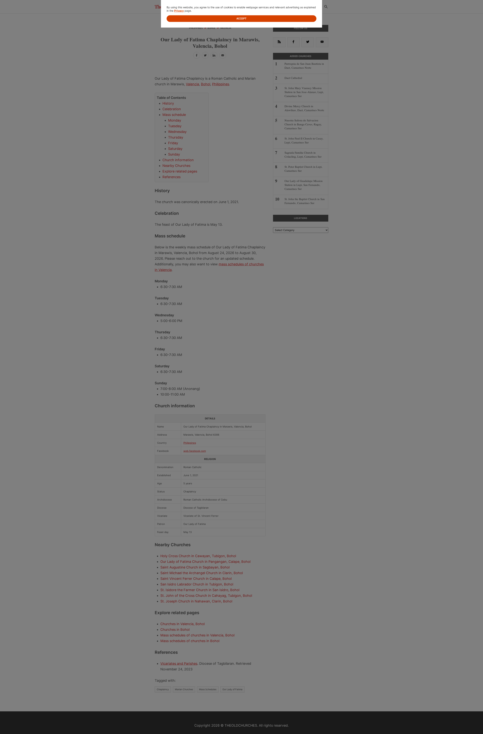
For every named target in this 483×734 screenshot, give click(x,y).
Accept (241, 18)
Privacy (179, 10)
